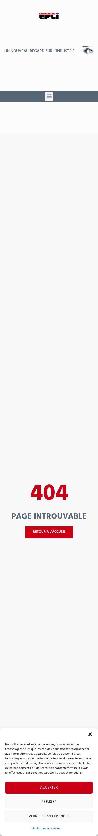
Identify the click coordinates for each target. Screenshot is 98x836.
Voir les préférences (49, 816)
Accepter (49, 787)
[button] (90, 734)
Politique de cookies (46, 828)
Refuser (49, 802)
